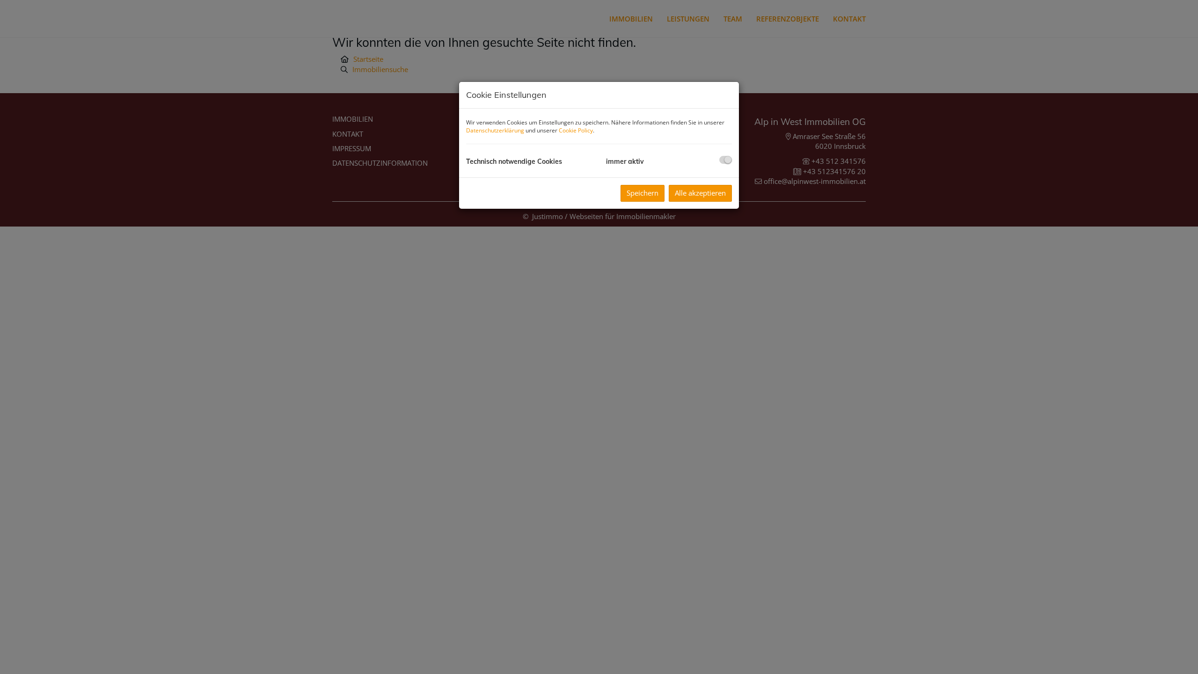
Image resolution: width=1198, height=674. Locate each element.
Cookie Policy (576, 130)
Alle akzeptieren (700, 193)
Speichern (642, 193)
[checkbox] (725, 160)
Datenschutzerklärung (495, 130)
